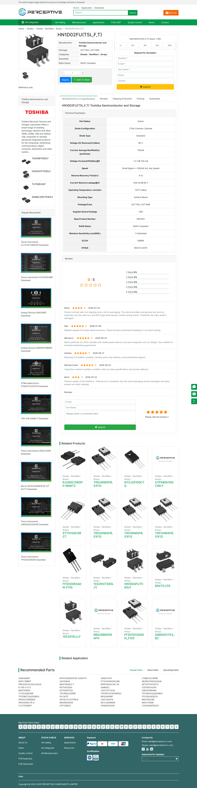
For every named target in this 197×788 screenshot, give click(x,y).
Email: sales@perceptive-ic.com (157, 741)
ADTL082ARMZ (108, 702)
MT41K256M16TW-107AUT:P (73, 678)
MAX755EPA (24, 690)
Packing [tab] (140, 98)
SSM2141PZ (106, 678)
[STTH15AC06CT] (73, 509)
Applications (98, 22)
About (151, 22)
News (21, 748)
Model (76, 8)
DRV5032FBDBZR (26, 699)
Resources (69, 748)
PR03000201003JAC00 (29, 684)
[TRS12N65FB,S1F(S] (165, 509)
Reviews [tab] (104, 98)
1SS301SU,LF (72, 636)
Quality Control (135, 22)
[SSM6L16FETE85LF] (26, 200)
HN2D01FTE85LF (41, 171)
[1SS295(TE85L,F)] (104, 560)
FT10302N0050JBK (110, 681)
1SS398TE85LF (40, 158)
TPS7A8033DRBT (68, 693)
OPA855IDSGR (108, 705)
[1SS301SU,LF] (73, 612)
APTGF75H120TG (150, 684)
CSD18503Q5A (149, 687)
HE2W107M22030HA (152, 681)
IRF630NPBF (107, 696)
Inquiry (65, 79)
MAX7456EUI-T (67, 684)
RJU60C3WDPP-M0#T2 (73, 484)
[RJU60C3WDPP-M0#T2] (73, 459)
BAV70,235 (162, 586)
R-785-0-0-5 (24, 687)
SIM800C (105, 687)
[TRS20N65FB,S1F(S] (104, 509)
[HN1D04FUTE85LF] (134, 560)
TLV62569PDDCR (150, 705)
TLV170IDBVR (24, 705)
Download (99, 8)
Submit (146, 86)
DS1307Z (64, 696)
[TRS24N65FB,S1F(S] (104, 459)
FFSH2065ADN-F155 (72, 585)
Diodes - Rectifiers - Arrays (49, 28)
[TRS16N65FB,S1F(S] (134, 509)
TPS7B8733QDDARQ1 (29, 696)
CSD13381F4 (107, 699)
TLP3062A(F (39, 184)
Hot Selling (60, 22)
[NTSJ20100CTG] (134, 459)
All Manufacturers (49, 753)
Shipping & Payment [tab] (122, 98)
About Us (22, 742)
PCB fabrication (25, 764)
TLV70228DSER (25, 693)
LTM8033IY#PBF (150, 678)
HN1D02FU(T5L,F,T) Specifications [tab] (78, 99)
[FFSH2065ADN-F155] (73, 560)
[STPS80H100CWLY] (165, 459)
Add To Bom (83, 79)
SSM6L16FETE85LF (42, 197)
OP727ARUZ (65, 705)
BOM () (173, 13)
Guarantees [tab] (154, 98)
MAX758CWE (148, 699)
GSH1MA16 (65, 681)
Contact (165, 22)
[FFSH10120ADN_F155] (134, 611)
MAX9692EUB (66, 702)
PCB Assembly (25, 758)
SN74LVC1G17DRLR (69, 699)
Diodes (30, 28)
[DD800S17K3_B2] (165, 611)
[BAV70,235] (165, 561)
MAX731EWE (148, 702)
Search (132, 12)
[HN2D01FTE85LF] (26, 174)
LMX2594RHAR (149, 690)
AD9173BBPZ (24, 681)
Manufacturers (79, 22)
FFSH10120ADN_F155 (134, 636)
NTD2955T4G (66, 690)
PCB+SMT (116, 22)
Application (86, 8)
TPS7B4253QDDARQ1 (152, 693)
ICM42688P (24, 678)
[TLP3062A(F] (26, 187)
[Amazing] (165, 412)
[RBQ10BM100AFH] (104, 611)
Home (21, 28)
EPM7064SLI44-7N (110, 684)
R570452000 (66, 687)
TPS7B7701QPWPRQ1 (111, 693)
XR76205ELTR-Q (26, 702)
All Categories (31, 22)
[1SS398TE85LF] (26, 161)
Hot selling (46, 742)
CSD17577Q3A (108, 690)
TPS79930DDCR (150, 696)
